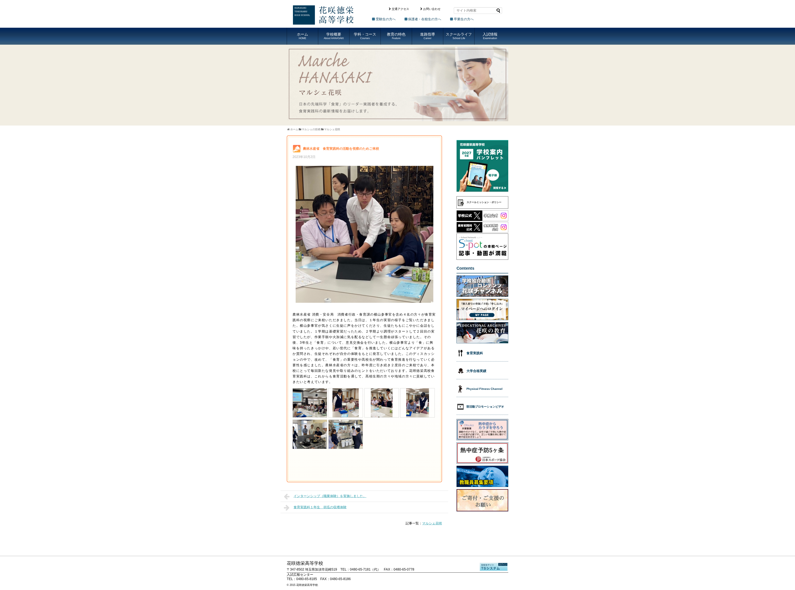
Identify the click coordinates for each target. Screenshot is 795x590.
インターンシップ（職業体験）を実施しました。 (330, 496)
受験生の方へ (386, 19)
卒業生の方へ (464, 19)
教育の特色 (396, 36)
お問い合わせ (432, 9)
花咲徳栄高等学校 (307, 584)
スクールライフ (459, 36)
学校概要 (334, 36)
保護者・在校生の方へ (424, 19)
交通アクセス (400, 9)
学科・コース (365, 36)
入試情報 (490, 36)
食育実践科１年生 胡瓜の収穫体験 (320, 507)
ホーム (302, 36)
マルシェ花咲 (432, 523)
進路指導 (427, 36)
